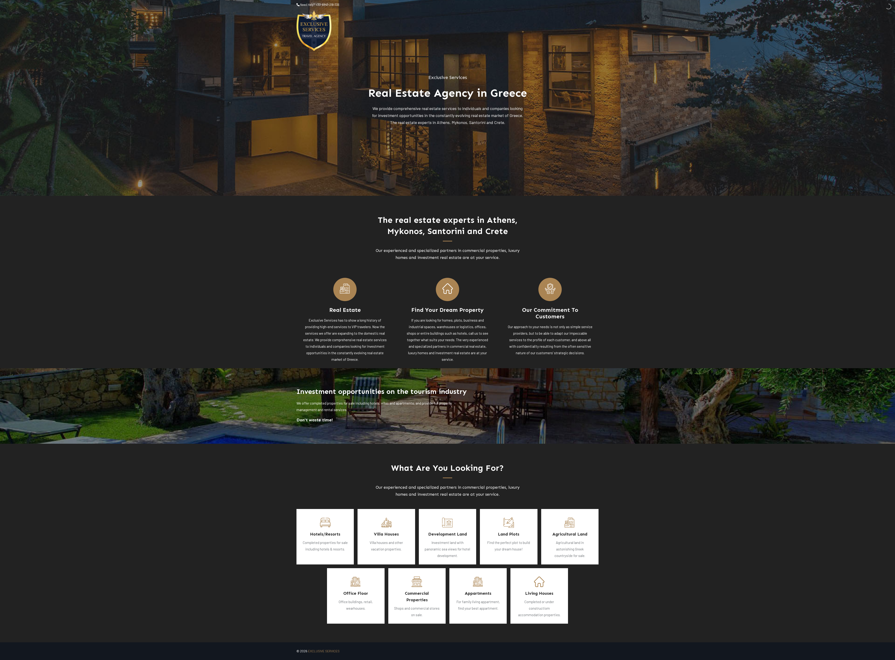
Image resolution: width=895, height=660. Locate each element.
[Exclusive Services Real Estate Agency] (313, 30)
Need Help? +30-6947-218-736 (319, 5)
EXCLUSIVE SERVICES (324, 651)
